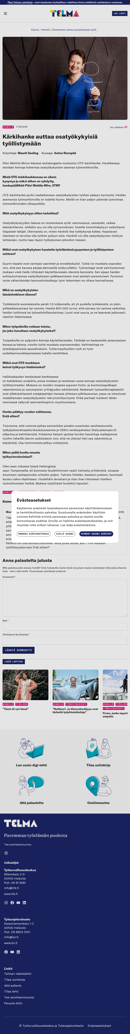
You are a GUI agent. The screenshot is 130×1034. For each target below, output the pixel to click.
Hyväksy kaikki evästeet (96, 534)
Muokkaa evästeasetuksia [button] (33, 534)
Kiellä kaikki (65, 534)
